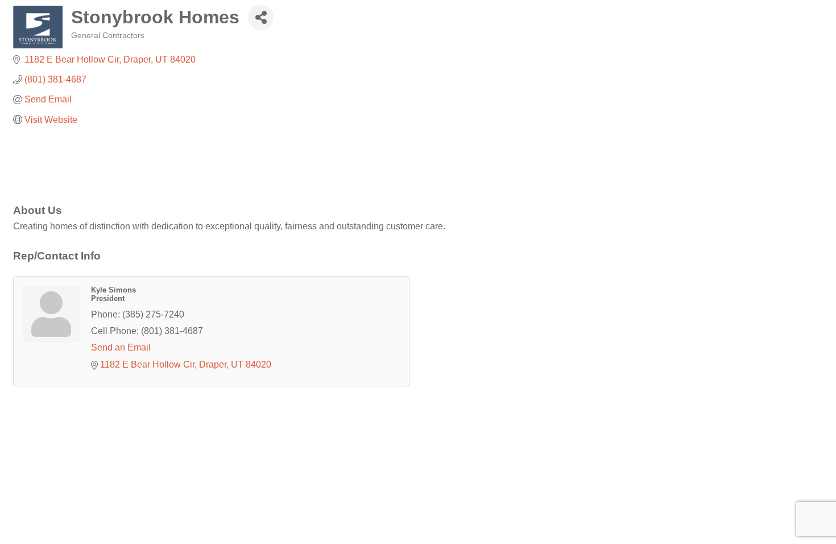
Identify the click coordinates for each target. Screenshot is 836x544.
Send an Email (121, 347)
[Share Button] (261, 17)
